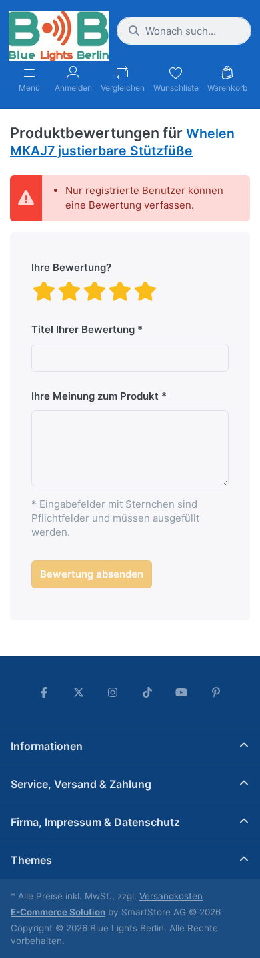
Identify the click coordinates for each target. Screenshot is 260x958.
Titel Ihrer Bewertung (83, 329)
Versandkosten (171, 896)
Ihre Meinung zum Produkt (95, 396)
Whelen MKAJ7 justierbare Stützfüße (122, 142)
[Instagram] (112, 692)
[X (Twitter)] (78, 692)
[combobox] (184, 31)
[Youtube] (182, 692)
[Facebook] (44, 692)
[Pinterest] (216, 692)
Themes (31, 860)
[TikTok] (147, 692)
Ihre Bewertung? (71, 267)
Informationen (47, 746)
